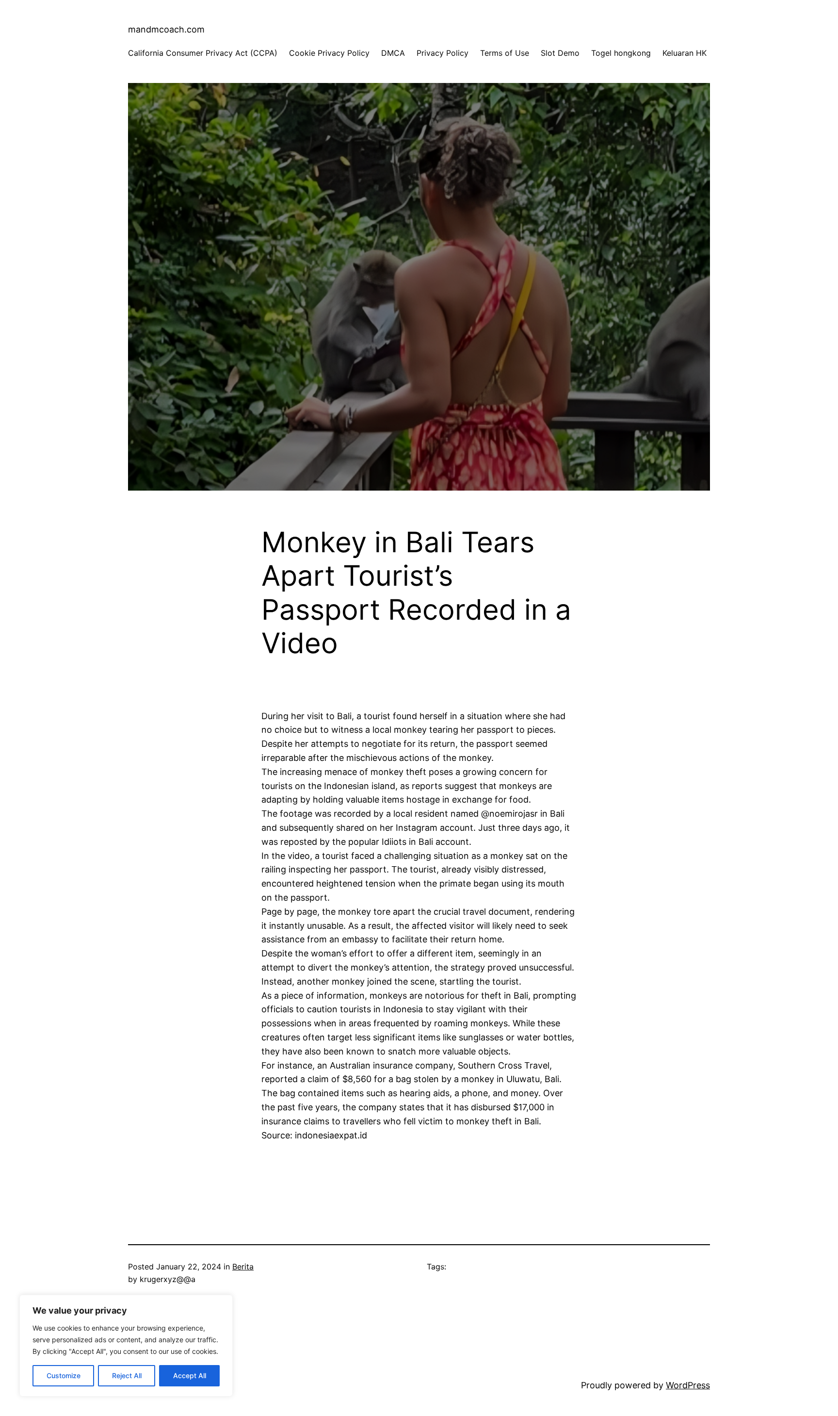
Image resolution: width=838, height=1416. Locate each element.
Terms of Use (504, 53)
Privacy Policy (442, 53)
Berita (243, 1266)
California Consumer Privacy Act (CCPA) (202, 53)
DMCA (393, 53)
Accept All (189, 1375)
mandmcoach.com (166, 29)
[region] (126, 1346)
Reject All (127, 1375)
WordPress (688, 1385)
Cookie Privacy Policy (329, 53)
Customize (64, 1375)
